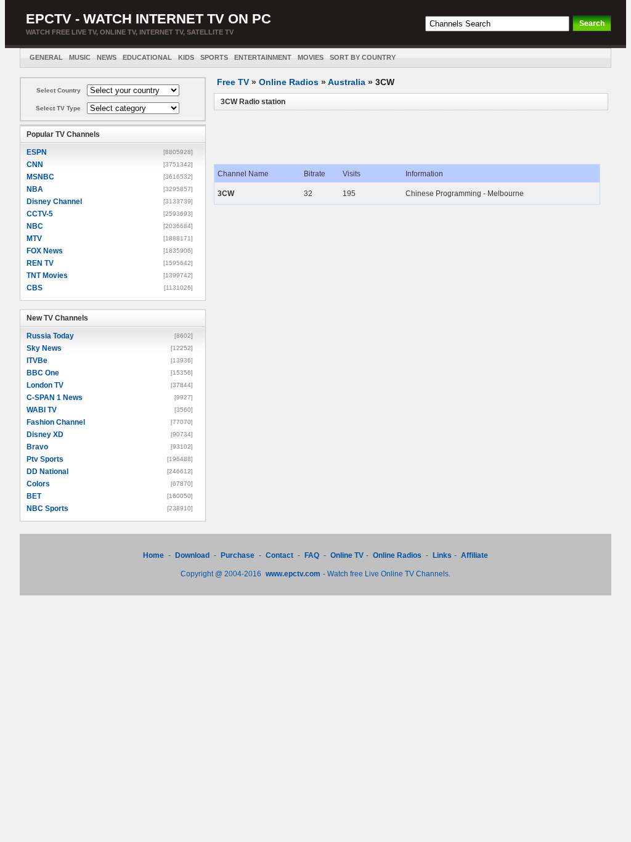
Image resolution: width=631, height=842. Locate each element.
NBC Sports (47, 508)
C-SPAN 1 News (54, 397)
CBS (34, 288)
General (46, 57)
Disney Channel (54, 201)
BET (33, 496)
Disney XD (44, 434)
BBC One (42, 373)
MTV (34, 238)
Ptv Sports (44, 459)
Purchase (237, 555)
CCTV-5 (39, 214)
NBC (34, 226)
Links (442, 555)
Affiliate (474, 555)
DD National (47, 471)
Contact (279, 555)
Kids (186, 57)
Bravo (37, 447)
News (106, 57)
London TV (44, 385)
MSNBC (40, 177)
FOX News (44, 251)
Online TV (347, 555)
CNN (34, 164)
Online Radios (289, 82)
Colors (38, 484)
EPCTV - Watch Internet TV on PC (148, 19)
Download (193, 555)
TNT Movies (47, 275)
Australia (346, 82)
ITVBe (36, 360)
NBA (34, 189)
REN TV (40, 263)
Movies (311, 57)
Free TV (233, 82)
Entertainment (262, 57)
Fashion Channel (55, 422)
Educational (147, 57)
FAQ (311, 555)
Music (80, 57)
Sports (214, 57)
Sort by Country (363, 57)
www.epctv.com (293, 574)
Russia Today (50, 336)
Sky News (44, 348)
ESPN (36, 152)
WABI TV (41, 410)
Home (153, 555)
